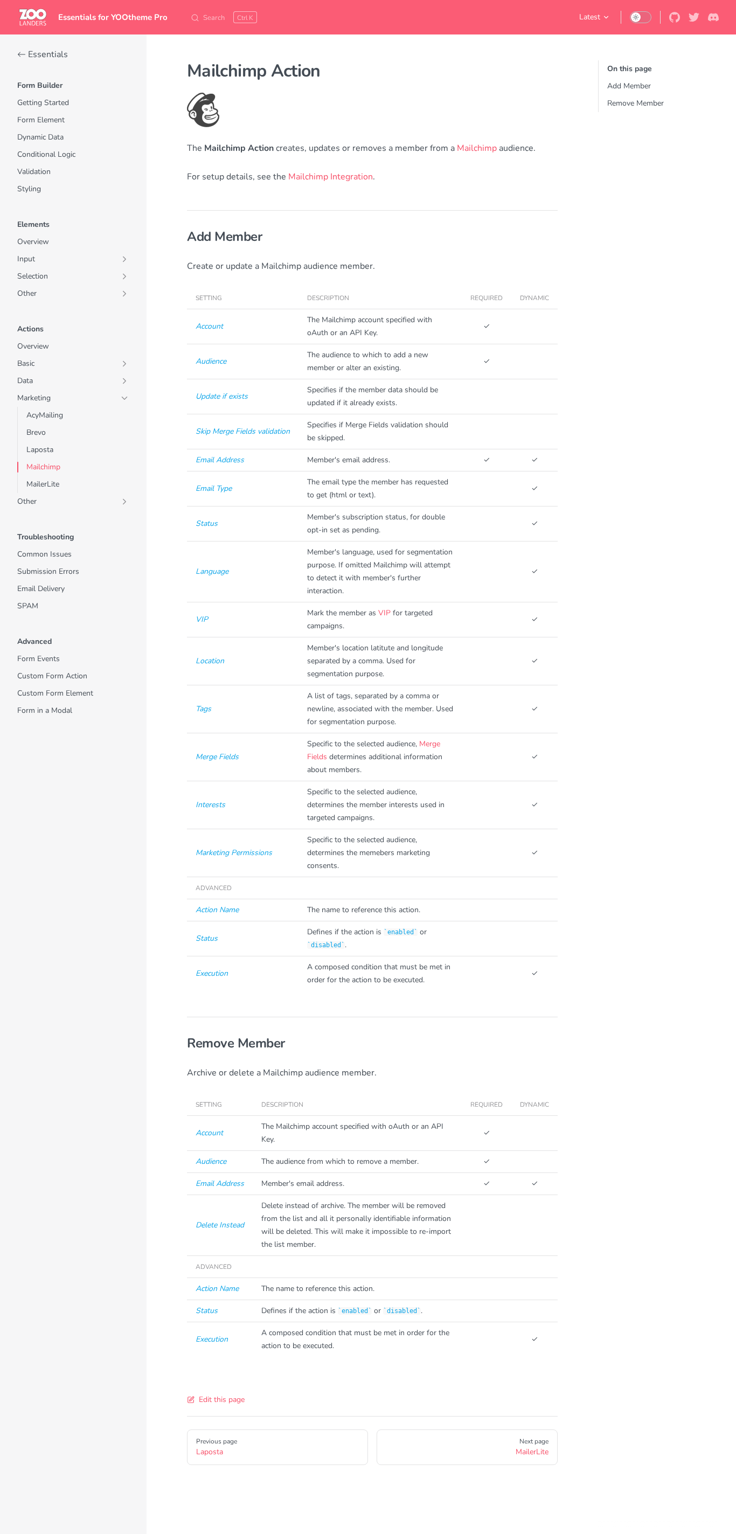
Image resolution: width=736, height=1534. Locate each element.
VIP (384, 613)
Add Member (629, 86)
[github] (674, 17)
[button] (73, 85)
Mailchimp (477, 148)
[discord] (713, 17)
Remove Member (635, 103)
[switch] (640, 17)
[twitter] (694, 17)
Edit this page (222, 1399)
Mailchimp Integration (330, 177)
